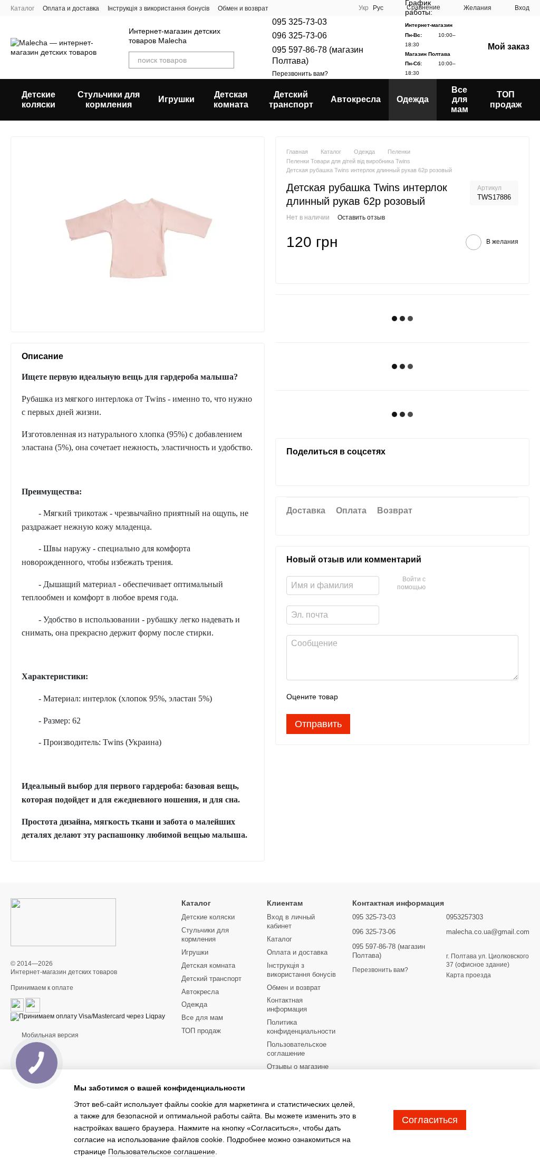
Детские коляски (38, 99)
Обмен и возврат (294, 987)
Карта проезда (468, 975)
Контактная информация (287, 1004)
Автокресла (356, 99)
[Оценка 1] (355, 697)
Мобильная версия (49, 1035)
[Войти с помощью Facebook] (437, 584)
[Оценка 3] (389, 697)
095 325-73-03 (299, 21)
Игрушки (176, 99)
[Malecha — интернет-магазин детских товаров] (63, 922)
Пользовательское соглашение (296, 1048)
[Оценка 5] (422, 697)
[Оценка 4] (406, 697)
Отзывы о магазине (298, 1066)
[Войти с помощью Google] (454, 584)
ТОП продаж (506, 99)
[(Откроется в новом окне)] (17, 1004)
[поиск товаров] (225, 60)
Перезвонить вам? (300, 73)
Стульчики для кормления (109, 99)
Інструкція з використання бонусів (158, 8)
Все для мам (459, 99)
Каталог (22, 8)
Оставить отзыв (361, 217)
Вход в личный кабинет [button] (291, 921)
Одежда (413, 99)
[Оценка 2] (372, 697)
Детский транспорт (291, 99)
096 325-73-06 (299, 35)
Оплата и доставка (71, 8)
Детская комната (231, 99)
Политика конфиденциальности (301, 1026)
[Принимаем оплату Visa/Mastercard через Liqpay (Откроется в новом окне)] (88, 1016)
